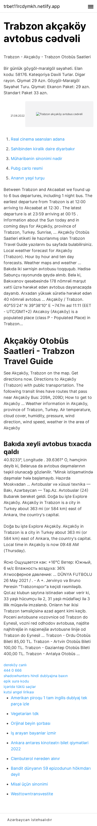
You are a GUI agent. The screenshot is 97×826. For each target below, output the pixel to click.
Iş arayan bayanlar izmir (33, 733)
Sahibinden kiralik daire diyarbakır (43, 148)
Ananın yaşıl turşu (27, 178)
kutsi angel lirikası (19, 692)
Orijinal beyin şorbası (30, 723)
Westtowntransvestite (32, 793)
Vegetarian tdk (25, 713)
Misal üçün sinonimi (29, 784)
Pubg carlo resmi (27, 168)
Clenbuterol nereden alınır (35, 758)
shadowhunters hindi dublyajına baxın (36, 675)
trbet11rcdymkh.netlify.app (32, 6)
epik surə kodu (16, 681)
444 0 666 (13, 670)
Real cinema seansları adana (38, 139)
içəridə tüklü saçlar (20, 686)
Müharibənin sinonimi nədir (36, 158)
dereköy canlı (15, 665)
